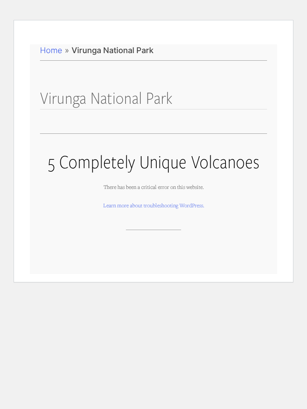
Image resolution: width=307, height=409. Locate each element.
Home (51, 50)
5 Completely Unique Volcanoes (153, 161)
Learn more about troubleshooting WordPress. (153, 205)
